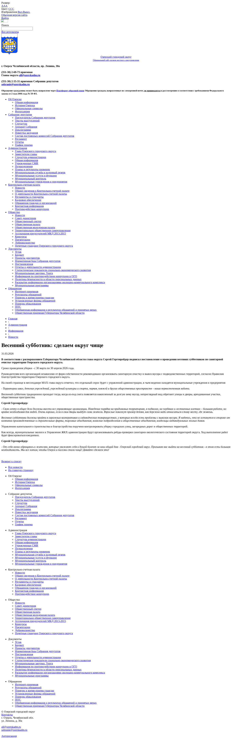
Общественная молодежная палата (35, 227)
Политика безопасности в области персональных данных (48, 279)
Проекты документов (27, 258)
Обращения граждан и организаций (36, 203)
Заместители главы (26, 154)
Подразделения (24, 166)
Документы (15, 248)
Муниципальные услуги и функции (36, 175)
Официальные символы (29, 108)
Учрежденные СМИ (26, 163)
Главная (12, 318)
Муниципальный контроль (30, 178)
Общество (14, 212)
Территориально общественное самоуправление (43, 230)
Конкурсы (21, 236)
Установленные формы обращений (35, 300)
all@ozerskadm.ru (29, 75)
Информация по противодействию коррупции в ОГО (46, 276)
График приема (24, 145)
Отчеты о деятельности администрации (38, 267)
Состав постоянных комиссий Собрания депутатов (44, 135)
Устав (18, 251)
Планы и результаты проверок (32, 169)
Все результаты (10, 31)
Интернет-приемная (26, 291)
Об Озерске (15, 99)
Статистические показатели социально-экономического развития (53, 270)
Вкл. (20, 12)
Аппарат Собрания (26, 126)
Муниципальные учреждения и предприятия (41, 181)
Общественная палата (27, 224)
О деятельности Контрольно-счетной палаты (41, 193)
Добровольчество (25, 242)
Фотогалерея (22, 111)
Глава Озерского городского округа (35, 151)
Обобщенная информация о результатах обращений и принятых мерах (56, 309)
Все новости (15, 467)
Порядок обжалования (28, 303)
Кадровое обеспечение (28, 200)
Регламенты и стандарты (29, 196)
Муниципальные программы (32, 285)
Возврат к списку (11, 461)
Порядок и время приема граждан (34, 297)
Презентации (22, 239)
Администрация (17, 148)
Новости (20, 187)
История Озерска (25, 105)
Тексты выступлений (27, 120)
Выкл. (26, 12)
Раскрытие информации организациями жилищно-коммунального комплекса (60, 282)
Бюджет (19, 254)
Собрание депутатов (20, 114)
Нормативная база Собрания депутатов (37, 261)
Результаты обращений (28, 294)
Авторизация (9, 736)
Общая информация (26, 102)
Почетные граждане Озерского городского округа (44, 245)
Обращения (15, 288)
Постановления (24, 264)
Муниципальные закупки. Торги (34, 273)
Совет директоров (25, 218)
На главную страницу (20, 470)
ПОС (18, 306)
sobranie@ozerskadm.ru (15, 84)
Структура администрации (30, 157)
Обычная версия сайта (14, 15)
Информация (15, 330)
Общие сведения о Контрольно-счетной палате (42, 190)
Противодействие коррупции (32, 209)
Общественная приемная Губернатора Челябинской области (50, 312)
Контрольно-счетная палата (24, 184)
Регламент (21, 138)
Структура (21, 123)
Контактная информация (29, 206)
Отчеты (19, 142)
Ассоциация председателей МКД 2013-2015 (40, 233)
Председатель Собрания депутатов (35, 117)
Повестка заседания (26, 132)
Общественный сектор (28, 221)
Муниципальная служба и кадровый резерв (40, 172)
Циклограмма (23, 129)
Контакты (7, 714)
